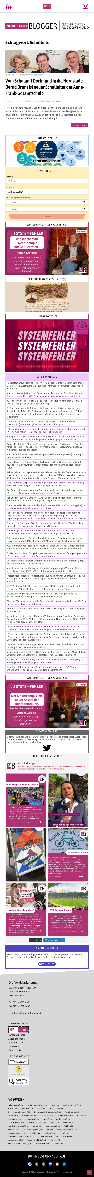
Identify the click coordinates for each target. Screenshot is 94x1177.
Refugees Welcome (17, 1133)
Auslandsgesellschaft (37, 1105)
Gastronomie (29, 1115)
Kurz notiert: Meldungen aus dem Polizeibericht (38, 432)
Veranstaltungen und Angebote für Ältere (46, 500)
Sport (64, 1133)
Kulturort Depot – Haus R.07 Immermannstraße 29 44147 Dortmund (22, 991)
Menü (47, 6)
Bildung (13, 1108)
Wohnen (58, 1143)
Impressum (13, 1046)
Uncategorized (70, 1136)
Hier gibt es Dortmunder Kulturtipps (33, 403)
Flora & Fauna (72, 1112)
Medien (68, 1122)
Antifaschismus (16, 1105)
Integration (14, 1119)
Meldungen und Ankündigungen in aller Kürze (60, 396)
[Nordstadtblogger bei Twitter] (43, 1163)
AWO (55, 1105)
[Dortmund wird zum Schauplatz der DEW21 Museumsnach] (68, 800)
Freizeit (13, 1115)
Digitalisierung (57, 1108)
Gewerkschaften (65, 1115)
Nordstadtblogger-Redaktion (48, 101)
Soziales (50, 1133)
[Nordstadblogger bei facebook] (36, 1163)
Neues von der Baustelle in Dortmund (40, 526)
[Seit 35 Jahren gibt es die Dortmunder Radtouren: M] (68, 854)
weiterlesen (79, 125)
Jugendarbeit (32, 1119)
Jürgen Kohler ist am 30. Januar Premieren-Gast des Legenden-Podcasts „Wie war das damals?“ (46, 476)
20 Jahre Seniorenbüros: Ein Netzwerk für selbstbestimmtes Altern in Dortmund (46, 653)
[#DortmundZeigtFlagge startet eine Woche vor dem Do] (26, 800)
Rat (50, 1129)
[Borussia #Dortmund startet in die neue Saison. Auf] (68, 909)
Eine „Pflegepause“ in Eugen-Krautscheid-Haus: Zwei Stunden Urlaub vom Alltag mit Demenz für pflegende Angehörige (46, 637)
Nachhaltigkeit (52, 1126)
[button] (47, 153)
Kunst (55, 1122)
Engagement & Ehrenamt (19, 1112)
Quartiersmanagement (32, 1129)
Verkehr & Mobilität (37, 1140)
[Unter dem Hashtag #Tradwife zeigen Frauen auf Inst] (26, 909)
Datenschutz (14, 1050)
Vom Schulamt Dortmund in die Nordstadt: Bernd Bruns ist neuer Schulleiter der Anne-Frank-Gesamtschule (44, 87)
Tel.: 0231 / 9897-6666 (19, 1002)
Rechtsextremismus (67, 1129)
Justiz (48, 1119)
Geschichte (46, 1115)
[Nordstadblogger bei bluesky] (30, 1163)
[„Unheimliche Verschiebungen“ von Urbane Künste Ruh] (26, 854)
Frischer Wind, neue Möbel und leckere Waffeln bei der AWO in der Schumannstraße (45, 547)
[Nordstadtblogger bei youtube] (57, 1163)
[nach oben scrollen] (89, 1172)
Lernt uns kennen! (17, 1034)
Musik (36, 1126)
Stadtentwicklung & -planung (21, 1136)
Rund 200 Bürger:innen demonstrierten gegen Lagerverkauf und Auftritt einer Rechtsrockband (47, 578)
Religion (35, 1133)
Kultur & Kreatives (37, 1122)
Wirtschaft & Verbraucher (19, 1143)
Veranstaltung (15, 1140)
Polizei (13, 1129)
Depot (41, 1108)
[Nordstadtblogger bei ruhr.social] (50, 1163)
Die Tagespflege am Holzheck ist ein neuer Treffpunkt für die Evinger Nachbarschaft (47, 517)
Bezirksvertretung (72, 1105)
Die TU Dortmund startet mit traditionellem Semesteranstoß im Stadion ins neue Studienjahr (46, 414)
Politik (68, 1126)
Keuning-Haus (63, 1119)
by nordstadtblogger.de (47, 1172)
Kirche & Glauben (16, 1122)
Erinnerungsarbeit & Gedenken (47, 1112)
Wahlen (55, 1140)
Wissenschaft (42, 1143)
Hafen (81, 1115)
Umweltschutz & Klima (48, 1136)
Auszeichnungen (16, 1038)
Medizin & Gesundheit (18, 1126)
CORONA (27, 1108)
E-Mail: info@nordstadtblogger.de (25, 1013)
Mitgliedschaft (15, 1042)
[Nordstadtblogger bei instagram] (64, 1163)
